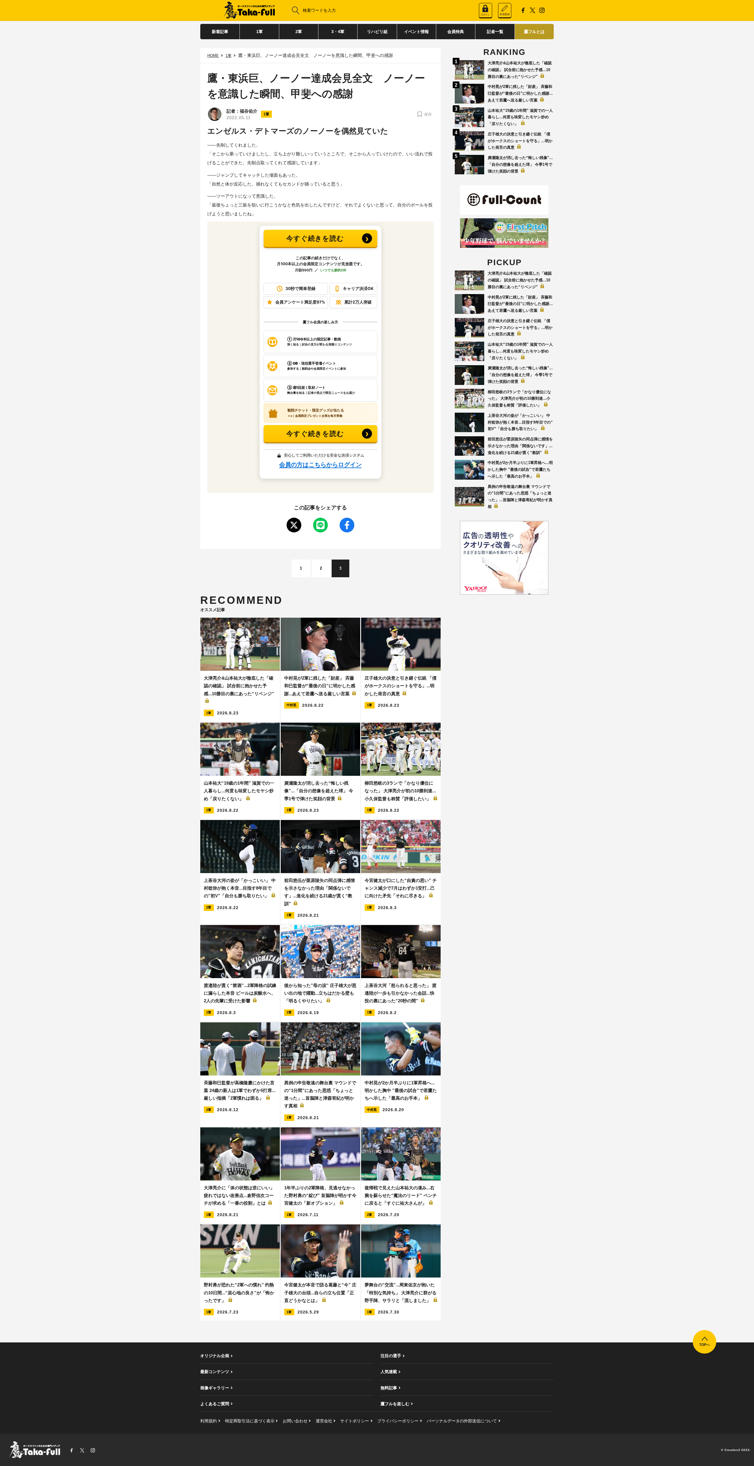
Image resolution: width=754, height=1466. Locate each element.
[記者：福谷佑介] (214, 114)
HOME (213, 55)
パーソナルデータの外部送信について (462, 1421)
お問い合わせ (295, 1421)
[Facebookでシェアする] (347, 525)
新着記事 (220, 31)
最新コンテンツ (214, 1371)
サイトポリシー (354, 1421)
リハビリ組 (377, 31)
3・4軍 (337, 31)
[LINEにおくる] (320, 525)
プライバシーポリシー (398, 1421)
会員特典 (455, 31)
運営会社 (324, 1421)
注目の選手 (391, 1355)
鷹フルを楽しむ (395, 1403)
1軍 (259, 31)
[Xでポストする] (294, 525)
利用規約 (208, 1421)
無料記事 (389, 1387)
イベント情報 (416, 31)
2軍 (298, 31)
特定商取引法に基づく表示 (250, 1421)
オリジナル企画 (214, 1355)
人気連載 (389, 1371)
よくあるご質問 (214, 1403)
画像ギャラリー (214, 1387)
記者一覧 (495, 31)
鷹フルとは (534, 31)
